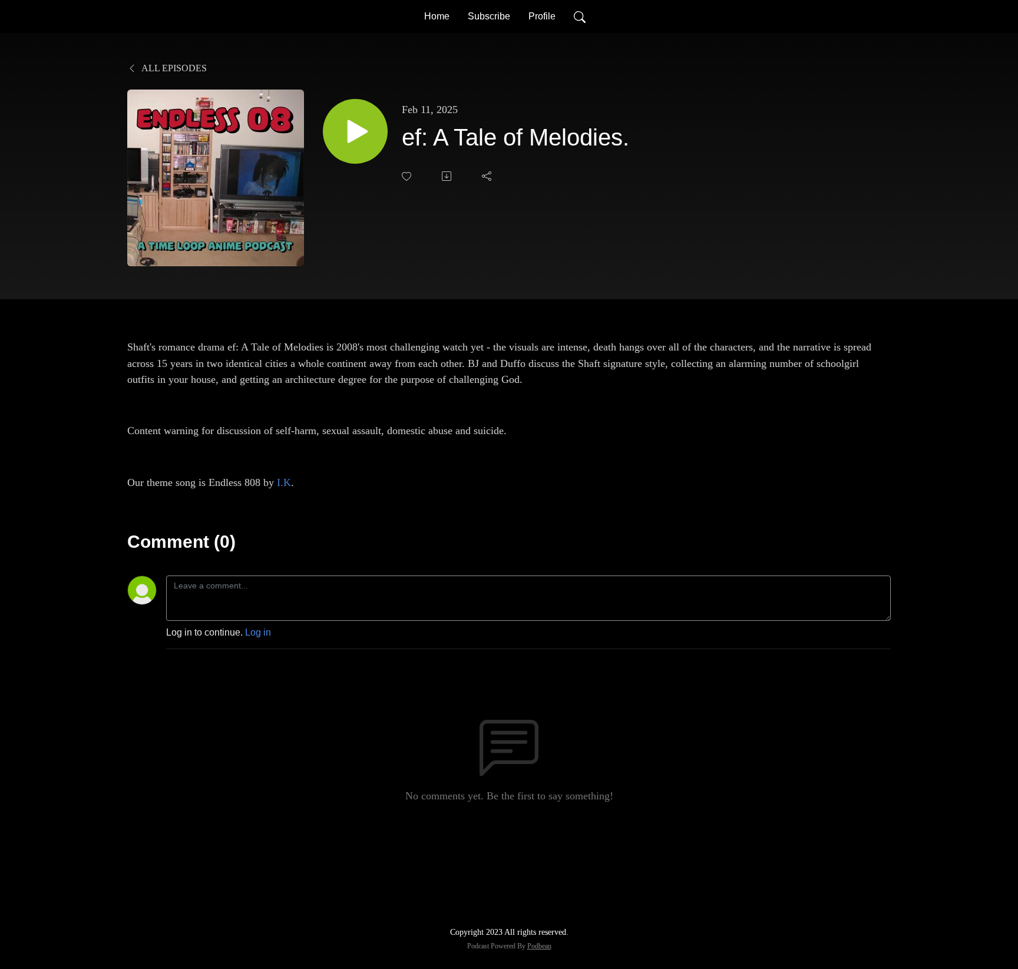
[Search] (579, 16)
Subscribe (489, 16)
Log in (258, 632)
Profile (542, 16)
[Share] (488, 176)
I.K (284, 482)
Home (436, 16)
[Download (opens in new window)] (448, 176)
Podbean (539, 946)
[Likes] (408, 176)
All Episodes (173, 68)
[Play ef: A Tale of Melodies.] (355, 131)
